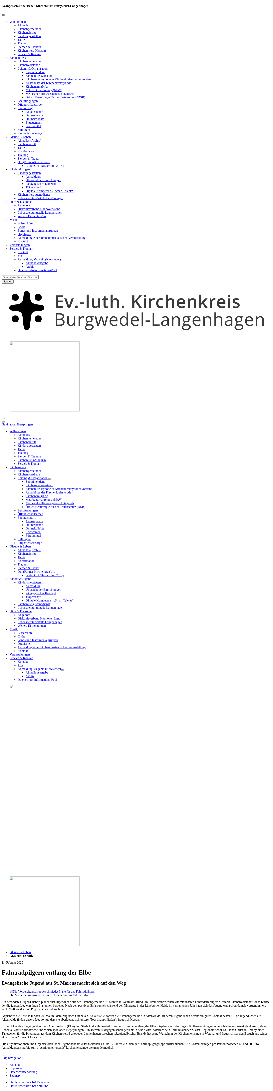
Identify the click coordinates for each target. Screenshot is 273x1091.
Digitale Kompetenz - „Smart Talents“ (50, 191)
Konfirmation (26, 151)
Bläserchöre (25, 223)
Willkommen (18, 21)
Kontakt (23, 241)
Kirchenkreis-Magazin (32, 50)
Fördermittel (33, 126)
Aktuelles (24, 25)
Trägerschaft (33, 187)
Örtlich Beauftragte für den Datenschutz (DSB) (55, 97)
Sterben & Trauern (29, 47)
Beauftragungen (28, 101)
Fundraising (25, 108)
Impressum (16, 1068)
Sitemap (15, 1075)
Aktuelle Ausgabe (37, 263)
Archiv (30, 266)
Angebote (24, 205)
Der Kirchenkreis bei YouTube (29, 1086)
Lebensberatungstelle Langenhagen (40, 212)
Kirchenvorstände (29, 65)
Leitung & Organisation (33, 68)
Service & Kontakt (29, 54)
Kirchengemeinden (30, 29)
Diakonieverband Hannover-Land (39, 209)
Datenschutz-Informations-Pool (37, 270)
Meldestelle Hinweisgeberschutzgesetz (50, 93)
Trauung (23, 43)
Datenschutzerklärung (23, 1072)
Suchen (7, 281)
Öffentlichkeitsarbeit (30, 104)
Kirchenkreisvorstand (39, 75)
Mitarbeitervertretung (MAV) (44, 90)
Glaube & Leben (20, 137)
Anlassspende (34, 111)
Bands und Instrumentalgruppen (38, 230)
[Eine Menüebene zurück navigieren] (3, 15)
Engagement (33, 122)
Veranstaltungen (20, 245)
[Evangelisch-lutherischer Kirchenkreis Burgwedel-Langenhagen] (136, 336)
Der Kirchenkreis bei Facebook (29, 1082)
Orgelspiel (24, 234)
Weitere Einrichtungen (32, 216)
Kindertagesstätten (29, 36)
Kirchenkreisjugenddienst (34, 194)
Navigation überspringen (17, 424)
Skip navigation (11, 1058)
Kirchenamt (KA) (37, 86)
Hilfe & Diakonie (21, 201)
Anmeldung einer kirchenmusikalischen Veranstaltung (52, 237)
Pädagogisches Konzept (41, 183)
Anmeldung (33, 176)
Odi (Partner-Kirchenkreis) (34, 162)
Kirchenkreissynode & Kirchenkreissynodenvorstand (59, 79)
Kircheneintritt (27, 32)
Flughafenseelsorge (30, 133)
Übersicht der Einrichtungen (43, 180)
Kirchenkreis (18, 57)
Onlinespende (34, 115)
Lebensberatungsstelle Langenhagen (40, 198)
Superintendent (35, 72)
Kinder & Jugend (20, 169)
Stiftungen (24, 129)
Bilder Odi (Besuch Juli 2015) (45, 165)
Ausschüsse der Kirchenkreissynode (48, 83)
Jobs (20, 255)
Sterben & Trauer (28, 158)
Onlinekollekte (35, 119)
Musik (14, 219)
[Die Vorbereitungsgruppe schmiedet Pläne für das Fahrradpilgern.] (52, 991)
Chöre (21, 227)
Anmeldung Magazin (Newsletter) (39, 259)
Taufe (21, 39)
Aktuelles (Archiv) (29, 140)
